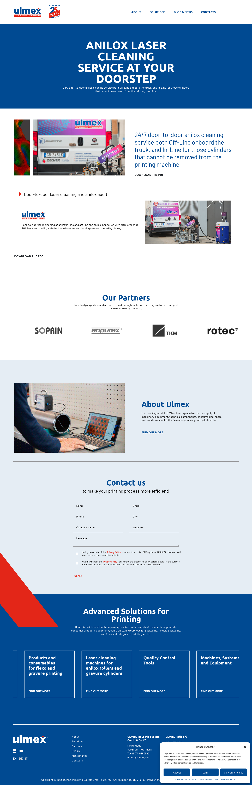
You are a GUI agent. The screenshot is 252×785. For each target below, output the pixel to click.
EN (14, 758)
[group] (39, 331)
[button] (245, 746)
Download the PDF (28, 256)
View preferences (233, 772)
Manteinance (79, 755)
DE (21, 758)
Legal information (227, 779)
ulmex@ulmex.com (138, 757)
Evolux (76, 750)
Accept (177, 772)
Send (78, 576)
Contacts (208, 12)
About (136, 12)
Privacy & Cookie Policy (185, 779)
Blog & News (183, 12)
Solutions (157, 12)
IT (26, 758)
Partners (77, 746)
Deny (205, 772)
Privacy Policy (156, 779)
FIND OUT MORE (152, 432)
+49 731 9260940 (139, 753)
